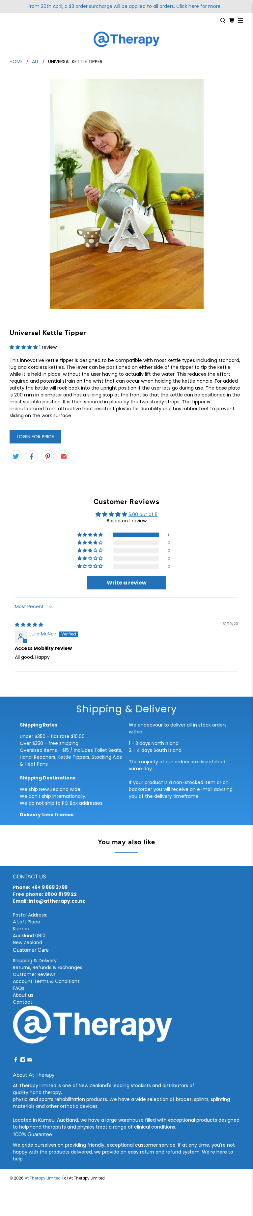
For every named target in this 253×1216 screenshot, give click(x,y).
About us (23, 995)
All (35, 61)
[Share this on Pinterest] (48, 456)
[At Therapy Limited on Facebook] (15, 1061)
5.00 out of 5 (142, 514)
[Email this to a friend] (64, 456)
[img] (29, 624)
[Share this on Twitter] (16, 456)
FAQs (18, 988)
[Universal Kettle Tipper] (126, 194)
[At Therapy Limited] (126, 39)
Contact (22, 1002)
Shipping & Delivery (35, 960)
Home (16, 61)
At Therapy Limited (43, 1178)
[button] (24, 347)
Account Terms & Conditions (46, 981)
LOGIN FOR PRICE (35, 436)
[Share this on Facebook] (32, 456)
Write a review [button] (127, 582)
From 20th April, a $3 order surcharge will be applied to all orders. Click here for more (124, 6)
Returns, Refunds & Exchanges (47, 967)
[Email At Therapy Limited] (30, 1061)
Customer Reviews (34, 974)
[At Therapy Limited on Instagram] (23, 1061)
